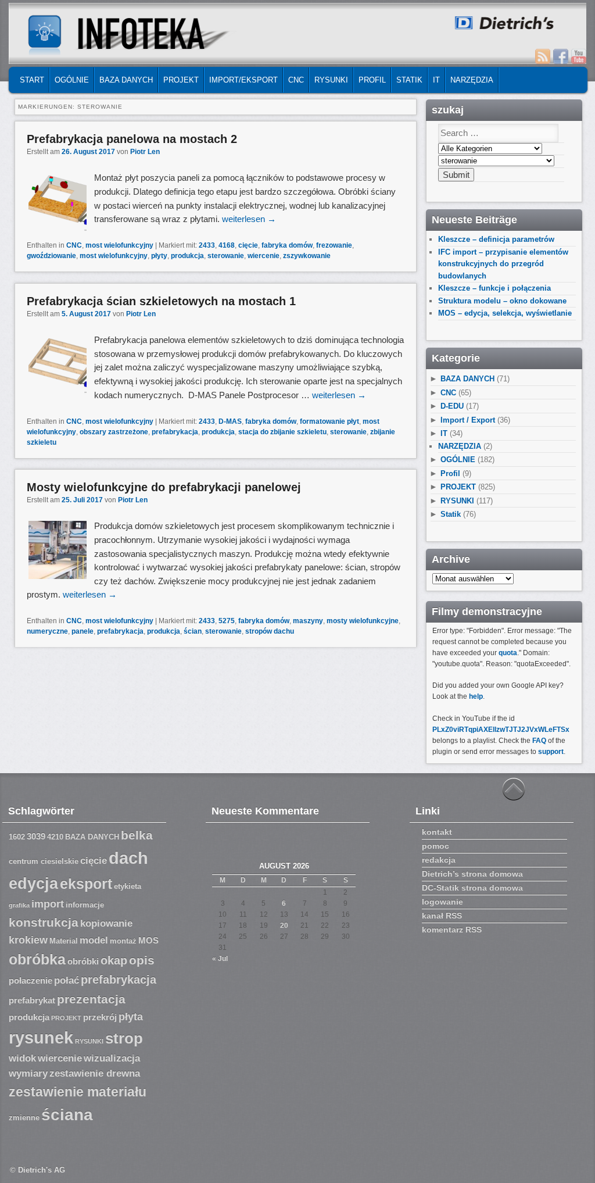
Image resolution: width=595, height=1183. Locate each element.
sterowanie (225, 256)
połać (66, 980)
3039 (36, 836)
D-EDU (452, 406)
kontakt (437, 832)
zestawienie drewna (94, 1073)
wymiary (28, 1073)
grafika (19, 905)
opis (142, 960)
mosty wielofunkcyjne (363, 621)
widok (22, 1058)
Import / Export (467, 420)
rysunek (41, 1037)
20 (284, 925)
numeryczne (47, 631)
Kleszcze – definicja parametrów (496, 239)
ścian (193, 631)
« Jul (220, 959)
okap (114, 960)
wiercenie (263, 256)
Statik (409, 80)
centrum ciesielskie (43, 861)
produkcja (187, 256)
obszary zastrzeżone (114, 432)
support (551, 752)
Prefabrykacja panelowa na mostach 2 (132, 139)
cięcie (248, 245)
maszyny (308, 621)
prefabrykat (32, 1000)
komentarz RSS (452, 929)
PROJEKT (181, 80)
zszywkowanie (307, 256)
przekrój (100, 1017)
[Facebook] (560, 56)
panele (82, 631)
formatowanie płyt (329, 421)
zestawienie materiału (77, 1092)
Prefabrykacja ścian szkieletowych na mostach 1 (161, 301)
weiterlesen (249, 219)
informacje (85, 905)
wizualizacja (112, 1058)
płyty (159, 256)
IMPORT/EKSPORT (243, 80)
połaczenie (30, 980)
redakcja (439, 859)
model (94, 940)
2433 (207, 245)
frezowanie (334, 245)
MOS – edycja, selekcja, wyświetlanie (505, 313)
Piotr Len (145, 152)
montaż (123, 941)
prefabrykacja (175, 432)
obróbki (83, 961)
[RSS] (542, 56)
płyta (131, 1017)
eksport (86, 884)
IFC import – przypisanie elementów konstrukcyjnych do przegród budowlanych (503, 264)
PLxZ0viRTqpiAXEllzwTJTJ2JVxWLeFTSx (500, 729)
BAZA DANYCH (126, 80)
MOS (148, 940)
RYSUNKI (331, 80)
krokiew (28, 940)
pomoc (435, 845)
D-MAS (230, 421)
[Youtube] (578, 56)
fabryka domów (287, 245)
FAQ (539, 741)
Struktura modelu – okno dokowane (502, 300)
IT (436, 80)
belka (137, 835)
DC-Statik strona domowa (472, 887)
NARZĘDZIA (471, 80)
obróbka (37, 959)
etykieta (127, 886)
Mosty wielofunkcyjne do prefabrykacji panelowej (164, 487)
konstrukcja (43, 922)
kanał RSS (442, 915)
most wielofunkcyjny (119, 245)
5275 (226, 621)
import (47, 904)
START (32, 80)
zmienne (24, 1118)
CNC (296, 80)
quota (508, 653)
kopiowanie (106, 923)
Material (63, 941)
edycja (33, 883)
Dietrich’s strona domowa (472, 873)
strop (124, 1038)
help (476, 696)
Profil (372, 80)
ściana (67, 1115)
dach (128, 857)
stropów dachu (269, 631)
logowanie (442, 901)
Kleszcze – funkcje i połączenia (494, 288)
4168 (226, 245)
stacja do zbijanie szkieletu (282, 432)
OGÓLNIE (72, 80)
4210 (55, 837)
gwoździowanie (51, 256)
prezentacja (91, 999)
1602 (17, 837)
